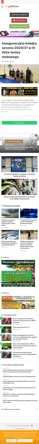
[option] (19, 143)
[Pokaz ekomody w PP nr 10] (6, 329)
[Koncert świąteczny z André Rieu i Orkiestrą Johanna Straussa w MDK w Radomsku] (6, 321)
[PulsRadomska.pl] (12, 6)
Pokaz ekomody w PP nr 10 (21, 327)
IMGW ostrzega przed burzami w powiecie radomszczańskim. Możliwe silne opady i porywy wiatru (27, 245)
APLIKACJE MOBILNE (20, 15)
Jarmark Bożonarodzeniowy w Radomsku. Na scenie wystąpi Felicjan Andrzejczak (24, 354)
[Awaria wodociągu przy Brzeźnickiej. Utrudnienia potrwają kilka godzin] (10, 235)
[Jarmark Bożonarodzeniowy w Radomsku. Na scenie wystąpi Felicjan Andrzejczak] (6, 355)
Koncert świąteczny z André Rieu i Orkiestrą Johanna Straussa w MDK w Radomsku (24, 320)
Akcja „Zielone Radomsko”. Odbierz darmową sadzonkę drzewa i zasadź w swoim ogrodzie (25, 345)
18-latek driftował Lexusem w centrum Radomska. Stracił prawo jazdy (28, 221)
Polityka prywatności (25, 440)
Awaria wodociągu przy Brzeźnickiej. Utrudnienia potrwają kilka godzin (9, 243)
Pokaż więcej (19, 123)
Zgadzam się (11, 440)
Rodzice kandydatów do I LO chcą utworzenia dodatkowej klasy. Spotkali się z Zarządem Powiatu (25, 337)
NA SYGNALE (12, 142)
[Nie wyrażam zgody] (37, 437)
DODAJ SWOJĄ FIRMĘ (20, 26)
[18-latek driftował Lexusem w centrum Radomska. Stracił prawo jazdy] (29, 213)
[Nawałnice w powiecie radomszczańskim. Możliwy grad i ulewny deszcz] (10, 213)
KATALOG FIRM (20, 20)
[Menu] (2, 7)
